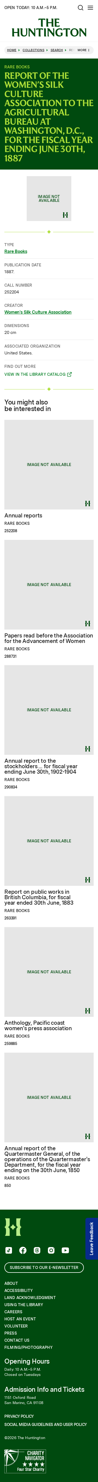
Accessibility (18, 1290)
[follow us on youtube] (65, 1251)
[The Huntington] (49, 28)
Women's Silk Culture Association (38, 312)
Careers (13, 1312)
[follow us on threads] (36, 1251)
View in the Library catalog (35, 375)
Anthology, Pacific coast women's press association (38, 1026)
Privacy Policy (18, 1416)
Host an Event (20, 1319)
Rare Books (15, 251)
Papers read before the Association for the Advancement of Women (48, 638)
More (82, 50)
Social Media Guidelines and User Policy (45, 1424)
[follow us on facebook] (22, 1251)
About (11, 1283)
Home (11, 50)
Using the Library (23, 1305)
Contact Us (16, 1340)
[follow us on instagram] (50, 1251)
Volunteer (16, 1326)
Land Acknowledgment (30, 1297)
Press (10, 1333)
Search (57, 50)
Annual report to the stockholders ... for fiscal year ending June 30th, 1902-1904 (41, 766)
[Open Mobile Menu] (90, 7)
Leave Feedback (91, 1238)
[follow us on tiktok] (8, 1251)
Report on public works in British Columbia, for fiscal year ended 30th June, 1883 (39, 897)
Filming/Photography (28, 1347)
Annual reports (23, 515)
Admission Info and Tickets (44, 1389)
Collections (33, 50)
